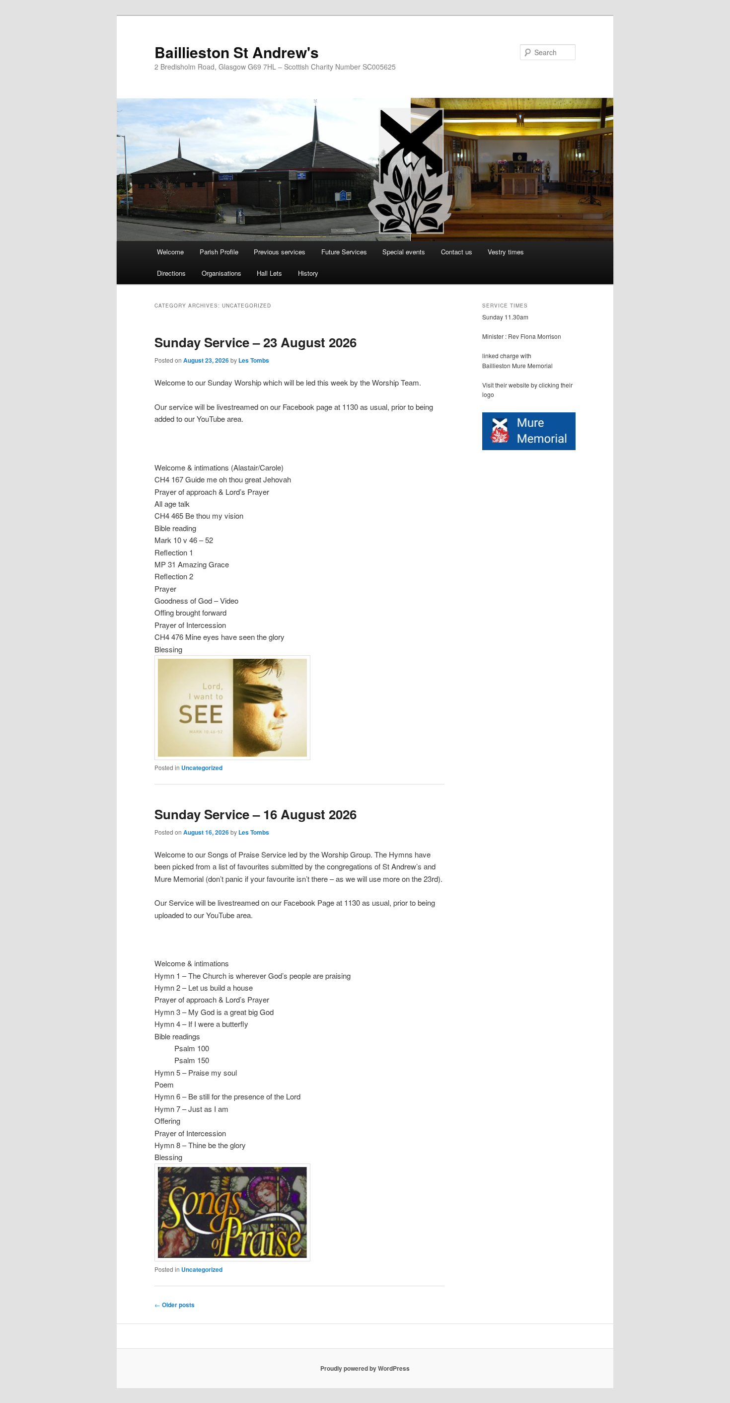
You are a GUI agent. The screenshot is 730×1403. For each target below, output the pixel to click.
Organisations (221, 273)
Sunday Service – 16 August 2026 (255, 814)
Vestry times (506, 251)
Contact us (456, 251)
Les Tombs (253, 360)
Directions (171, 273)
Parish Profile (219, 251)
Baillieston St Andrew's (236, 52)
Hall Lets (269, 273)
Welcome (170, 251)
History (308, 273)
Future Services (344, 251)
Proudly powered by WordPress (365, 1368)
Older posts (174, 1304)
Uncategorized (201, 767)
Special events (403, 251)
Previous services (279, 251)
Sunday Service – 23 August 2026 (255, 342)
